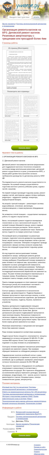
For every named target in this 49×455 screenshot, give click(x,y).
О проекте (37, 445)
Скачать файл (24, 148)
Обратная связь (39, 454)
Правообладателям (40, 449)
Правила (37, 452)
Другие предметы (8, 24)
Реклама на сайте (39, 447)
